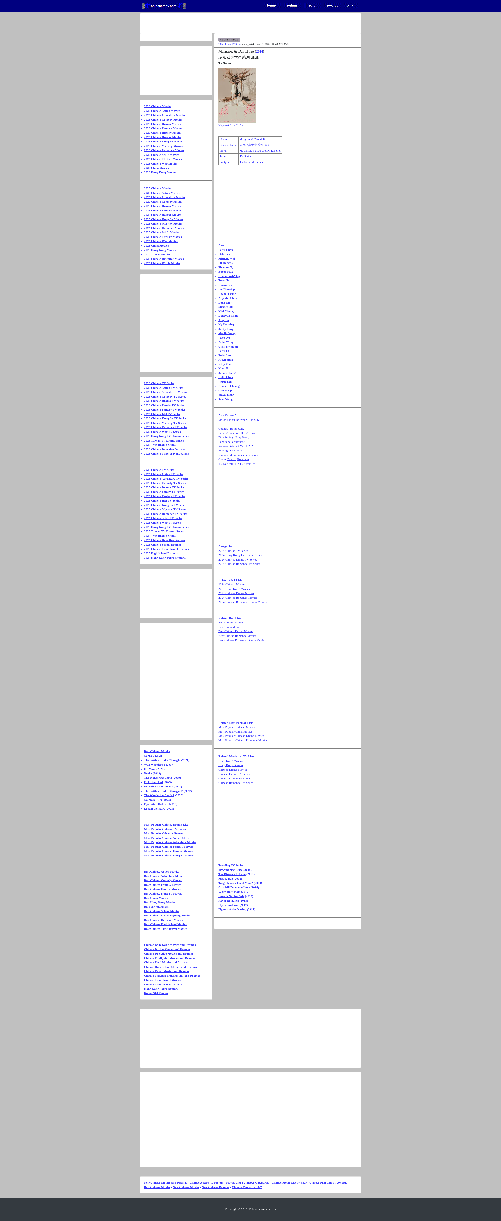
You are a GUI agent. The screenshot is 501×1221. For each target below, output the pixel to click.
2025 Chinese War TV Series (162, 522)
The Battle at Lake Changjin (162, 760)
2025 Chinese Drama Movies (162, 206)
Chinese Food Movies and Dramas (166, 962)
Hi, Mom (150, 768)
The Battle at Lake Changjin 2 (163, 791)
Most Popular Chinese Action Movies (167, 837)
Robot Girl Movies (156, 993)
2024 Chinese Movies (231, 584)
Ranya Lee (225, 285)
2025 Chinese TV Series (159, 469)
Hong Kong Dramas (230, 765)
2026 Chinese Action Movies (162, 110)
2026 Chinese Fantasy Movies (163, 128)
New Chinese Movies (186, 1187)
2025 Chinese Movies (157, 188)
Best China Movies (229, 627)
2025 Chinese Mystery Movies (163, 223)
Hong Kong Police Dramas (161, 988)
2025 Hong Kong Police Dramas (165, 557)
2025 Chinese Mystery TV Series (165, 509)
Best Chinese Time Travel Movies (165, 928)
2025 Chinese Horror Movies (162, 214)
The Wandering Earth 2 (159, 795)
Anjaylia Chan (227, 298)
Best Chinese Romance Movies (237, 635)
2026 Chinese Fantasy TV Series (164, 409)
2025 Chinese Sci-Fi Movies (161, 232)
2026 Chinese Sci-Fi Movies (161, 154)
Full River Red (153, 782)
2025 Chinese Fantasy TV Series (164, 496)
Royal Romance (228, 900)
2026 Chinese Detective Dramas (164, 449)
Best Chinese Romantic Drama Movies (242, 640)
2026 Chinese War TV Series (162, 431)
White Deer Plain (229, 891)
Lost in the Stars (154, 808)
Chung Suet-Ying (229, 276)
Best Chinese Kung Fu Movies (163, 893)
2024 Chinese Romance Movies (237, 597)
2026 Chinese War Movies (161, 163)
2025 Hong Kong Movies (160, 250)
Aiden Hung (226, 359)
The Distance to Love (232, 874)
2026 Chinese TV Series (159, 383)
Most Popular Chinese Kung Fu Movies (169, 855)
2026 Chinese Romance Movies (164, 150)
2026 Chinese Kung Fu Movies (163, 141)
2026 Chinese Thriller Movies (163, 159)
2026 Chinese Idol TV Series (162, 414)
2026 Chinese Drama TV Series (164, 400)
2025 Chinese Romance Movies (164, 228)
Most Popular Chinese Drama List (166, 824)
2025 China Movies (156, 245)
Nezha (148, 773)
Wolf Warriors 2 (154, 764)
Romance (243, 459)
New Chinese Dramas (215, 1187)
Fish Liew (224, 254)
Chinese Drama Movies (232, 769)
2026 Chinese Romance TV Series (165, 427)
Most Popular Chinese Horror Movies (168, 851)
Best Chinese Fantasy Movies (162, 884)
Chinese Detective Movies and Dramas (168, 953)
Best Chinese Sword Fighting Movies (167, 915)
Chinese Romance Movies (234, 778)
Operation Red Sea (156, 804)
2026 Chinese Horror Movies (162, 137)
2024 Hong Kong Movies (234, 588)
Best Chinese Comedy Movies (163, 880)
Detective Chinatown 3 (158, 786)
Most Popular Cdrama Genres (163, 833)
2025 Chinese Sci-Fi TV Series (163, 518)
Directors (217, 1182)
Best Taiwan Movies (157, 906)
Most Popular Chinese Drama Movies (241, 735)
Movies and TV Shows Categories (247, 1182)
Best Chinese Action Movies (161, 871)
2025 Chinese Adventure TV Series (166, 478)
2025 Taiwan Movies (157, 254)
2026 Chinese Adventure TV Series (166, 392)
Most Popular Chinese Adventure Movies (170, 842)
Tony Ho (224, 280)
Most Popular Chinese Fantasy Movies (168, 846)
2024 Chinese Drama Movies (236, 593)
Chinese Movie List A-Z (247, 1187)
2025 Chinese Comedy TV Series (165, 483)
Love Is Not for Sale (231, 896)
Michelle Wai (226, 258)
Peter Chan (225, 249)
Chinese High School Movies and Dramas (170, 966)
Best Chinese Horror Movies (162, 889)
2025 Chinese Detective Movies (164, 258)
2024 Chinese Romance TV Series (239, 563)
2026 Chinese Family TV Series (164, 405)
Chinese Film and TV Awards (328, 1182)
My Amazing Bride (230, 869)
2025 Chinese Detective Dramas (164, 540)
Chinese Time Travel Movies (162, 980)
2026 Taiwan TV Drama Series (164, 440)
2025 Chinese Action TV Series (163, 474)
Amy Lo (223, 320)
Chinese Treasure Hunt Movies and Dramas (172, 975)
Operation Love (228, 905)
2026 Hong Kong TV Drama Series (166, 436)
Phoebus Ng (225, 267)
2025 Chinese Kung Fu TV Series (165, 505)
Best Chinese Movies (231, 622)
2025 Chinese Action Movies (162, 192)
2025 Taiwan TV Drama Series (164, 531)
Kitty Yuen (225, 364)
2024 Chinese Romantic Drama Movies (242, 602)
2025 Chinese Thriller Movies (163, 236)
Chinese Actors (199, 1182)
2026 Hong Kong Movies (160, 172)
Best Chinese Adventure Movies (164, 876)
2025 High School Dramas (161, 553)
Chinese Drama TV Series (234, 774)
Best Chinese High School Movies (165, 924)
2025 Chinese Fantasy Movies (163, 210)
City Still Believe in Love (234, 887)
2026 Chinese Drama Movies (162, 123)
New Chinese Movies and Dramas (165, 1182)
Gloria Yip (225, 390)
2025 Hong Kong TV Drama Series (166, 527)
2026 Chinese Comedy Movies (163, 119)
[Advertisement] (235, 23)
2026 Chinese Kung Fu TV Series (165, 418)
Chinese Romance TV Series (235, 782)
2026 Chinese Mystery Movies (163, 146)
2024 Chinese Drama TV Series (237, 559)
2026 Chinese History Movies (163, 132)
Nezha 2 (149, 755)
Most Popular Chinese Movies (236, 727)
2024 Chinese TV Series (229, 44)
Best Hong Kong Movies (159, 902)
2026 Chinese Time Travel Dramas (166, 453)
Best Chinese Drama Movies (235, 631)
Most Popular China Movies (235, 731)
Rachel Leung (227, 293)
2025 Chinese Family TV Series (164, 491)
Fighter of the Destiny (232, 909)
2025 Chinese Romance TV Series (165, 513)
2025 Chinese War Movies (161, 241)
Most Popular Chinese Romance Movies (242, 740)
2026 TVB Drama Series (160, 444)
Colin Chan (225, 377)
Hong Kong (237, 428)
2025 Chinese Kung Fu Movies (163, 219)
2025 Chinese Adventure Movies (164, 197)
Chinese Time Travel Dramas (163, 984)
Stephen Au (225, 306)
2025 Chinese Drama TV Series (164, 487)
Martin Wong (227, 333)
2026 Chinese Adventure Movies (164, 115)
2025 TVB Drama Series (160, 535)
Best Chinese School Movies (161, 911)
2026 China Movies (156, 167)
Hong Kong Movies (230, 760)
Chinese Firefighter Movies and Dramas (169, 958)
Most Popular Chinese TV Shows (165, 829)
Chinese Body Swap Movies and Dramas (170, 944)
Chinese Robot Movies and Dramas (166, 971)
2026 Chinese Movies (157, 106)
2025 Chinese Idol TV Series (162, 500)
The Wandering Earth (158, 777)
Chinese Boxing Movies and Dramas (167, 949)
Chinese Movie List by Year (289, 1182)
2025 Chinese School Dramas (162, 544)
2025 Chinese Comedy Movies (163, 201)
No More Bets (153, 799)
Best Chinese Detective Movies (163, 920)
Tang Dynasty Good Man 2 (235, 883)
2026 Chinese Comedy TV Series (165, 396)
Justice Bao (225, 878)
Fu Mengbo (225, 262)
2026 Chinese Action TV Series (163, 387)
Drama (231, 459)
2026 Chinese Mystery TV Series (165, 423)
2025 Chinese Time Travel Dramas (166, 549)
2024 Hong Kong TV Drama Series (240, 555)
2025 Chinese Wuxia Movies (162, 263)
